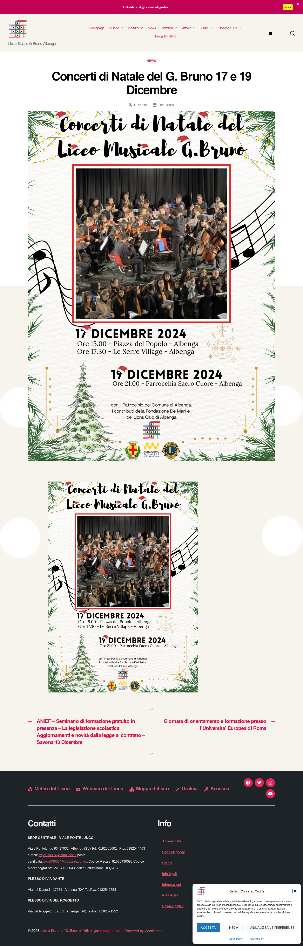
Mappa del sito (152, 788)
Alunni (204, 28)
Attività (186, 28)
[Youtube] (270, 793)
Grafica (189, 788)
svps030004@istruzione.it (57, 855)
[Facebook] (248, 782)
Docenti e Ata (227, 28)
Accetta (208, 928)
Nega (233, 928)
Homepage (96, 28)
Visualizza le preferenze (272, 928)
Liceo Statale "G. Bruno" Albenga (69, 930)
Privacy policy (256, 938)
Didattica (167, 28)
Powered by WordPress (143, 930)
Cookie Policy (235, 938)
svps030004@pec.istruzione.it (65, 861)
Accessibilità (172, 841)
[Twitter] (259, 782)
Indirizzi (133, 28)
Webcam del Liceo (102, 788)
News (152, 28)
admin (142, 104)
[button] (295, 891)
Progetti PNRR (165, 36)
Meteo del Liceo (52, 788)
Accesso (219, 788)
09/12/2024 (166, 104)
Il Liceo (114, 28)
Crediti (167, 863)
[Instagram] (270, 782)
